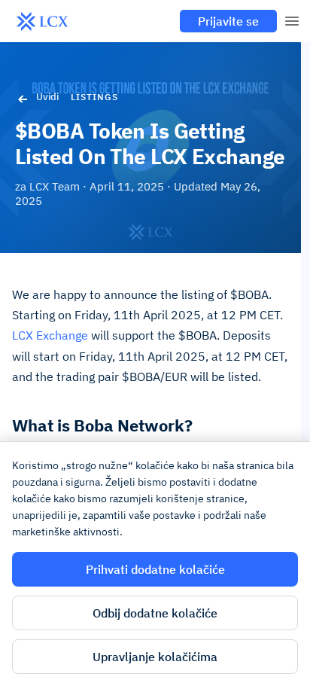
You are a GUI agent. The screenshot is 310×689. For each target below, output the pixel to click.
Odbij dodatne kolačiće (155, 612)
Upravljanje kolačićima (155, 656)
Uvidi (47, 96)
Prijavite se (228, 21)
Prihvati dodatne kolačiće (155, 569)
